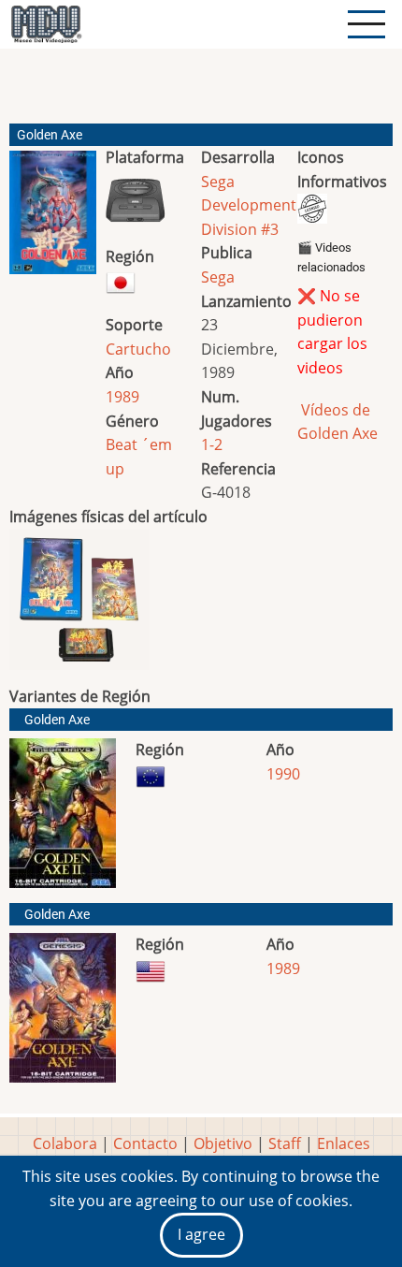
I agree (201, 1234)
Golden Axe (57, 720)
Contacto (145, 1143)
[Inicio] (45, 24)
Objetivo (223, 1143)
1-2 (212, 444)
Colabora (65, 1143)
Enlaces (343, 1143)
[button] (52, 220)
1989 (122, 396)
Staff (284, 1143)
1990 (283, 774)
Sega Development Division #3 (248, 205)
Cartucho (138, 349)
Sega (218, 277)
